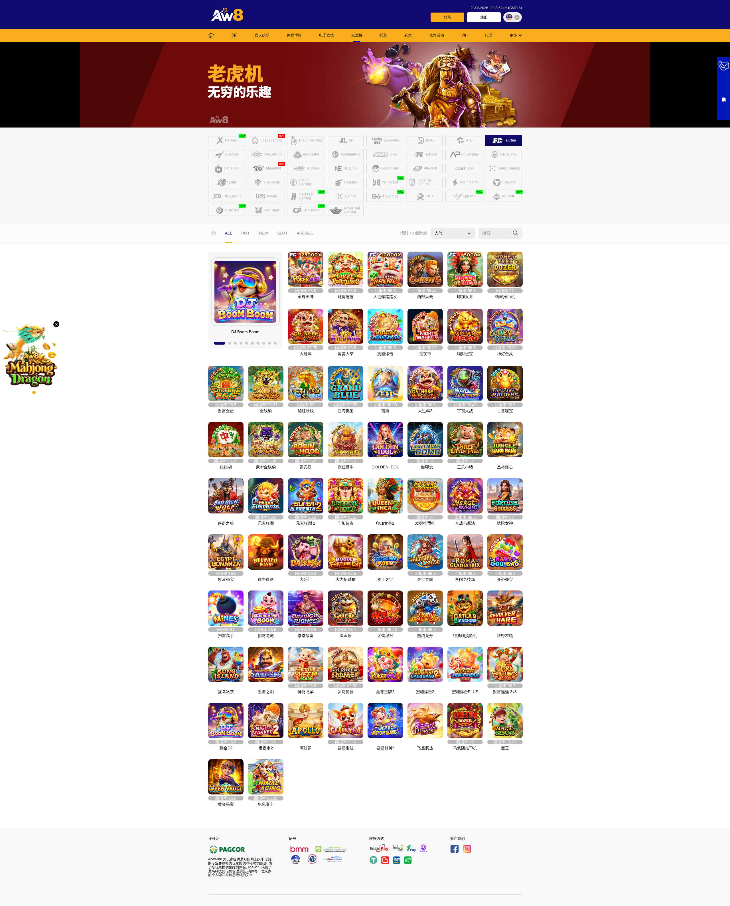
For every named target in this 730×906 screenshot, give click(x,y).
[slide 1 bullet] (219, 343)
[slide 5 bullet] (246, 343)
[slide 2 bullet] (229, 343)
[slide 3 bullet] (235, 343)
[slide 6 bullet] (252, 343)
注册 (484, 17)
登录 (447, 17)
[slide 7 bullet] (258, 343)
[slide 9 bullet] (269, 343)
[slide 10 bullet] (275, 343)
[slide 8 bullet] (263, 343)
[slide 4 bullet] (241, 343)
